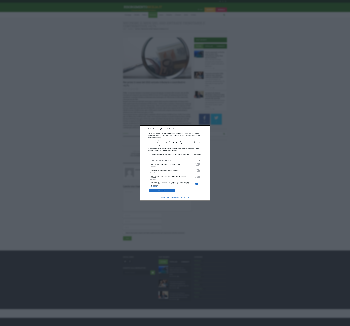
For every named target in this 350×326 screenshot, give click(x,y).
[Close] (206, 129)
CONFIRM (162, 190)
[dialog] (175, 163)
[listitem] (175, 160)
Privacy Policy (185, 197)
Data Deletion (165, 197)
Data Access (175, 197)
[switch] (197, 164)
